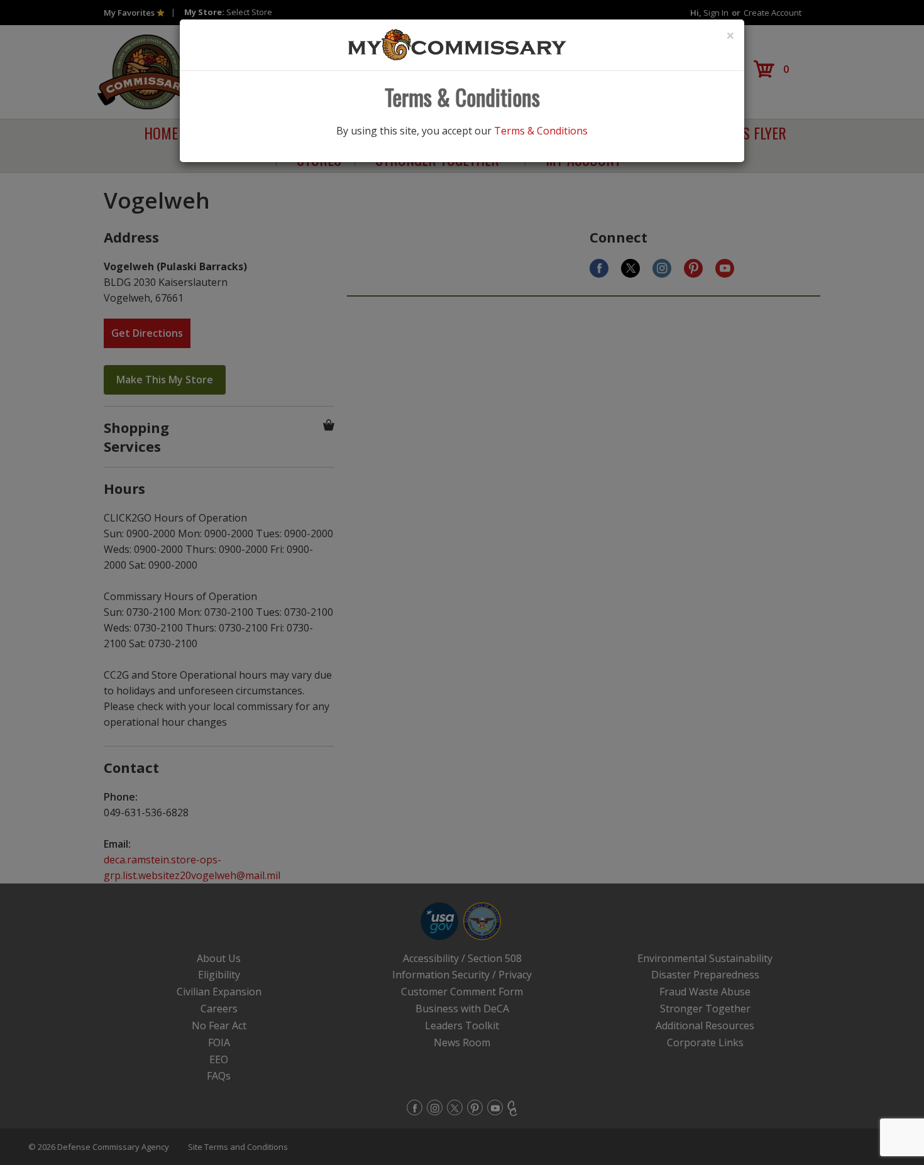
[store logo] (458, 44)
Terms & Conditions (541, 131)
